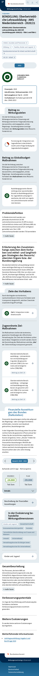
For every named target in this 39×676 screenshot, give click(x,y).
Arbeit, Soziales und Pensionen (14, 43)
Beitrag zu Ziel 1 (18, 373)
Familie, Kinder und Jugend (24, 47)
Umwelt (6, 538)
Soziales (29, 528)
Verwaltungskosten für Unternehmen (16, 546)
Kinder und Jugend (10, 524)
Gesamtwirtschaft (26, 524)
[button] (2, 2)
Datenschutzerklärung (16, 672)
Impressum (12, 667)
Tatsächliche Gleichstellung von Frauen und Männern (18, 533)
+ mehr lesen (8, 236)
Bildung (6, 47)
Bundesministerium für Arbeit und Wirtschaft (19, 51)
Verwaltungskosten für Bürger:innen (16, 542)
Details (7, 491)
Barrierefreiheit (13, 669)
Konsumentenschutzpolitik (13, 528)
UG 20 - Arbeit (8, 57)
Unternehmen (17, 538)
